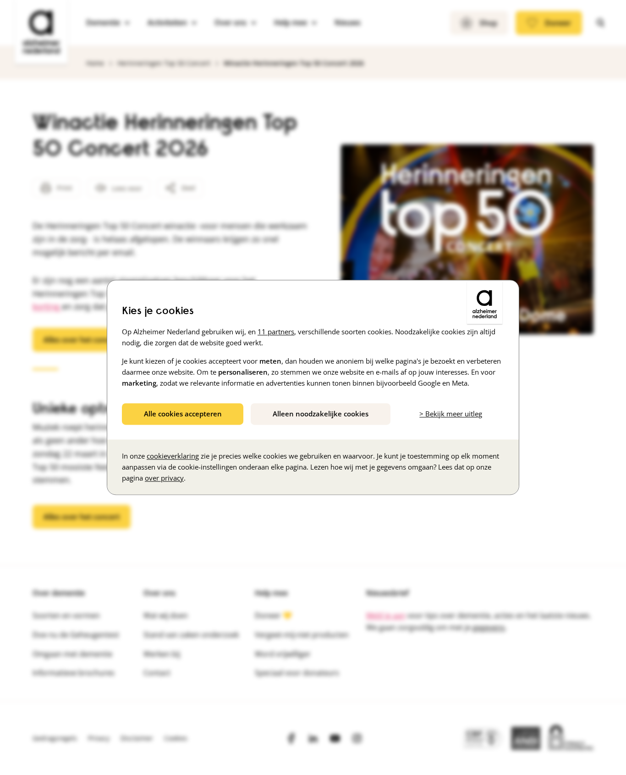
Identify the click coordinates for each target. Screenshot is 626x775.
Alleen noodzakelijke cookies (320, 413)
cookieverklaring (173, 456)
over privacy (164, 478)
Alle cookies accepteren (183, 413)
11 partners (276, 331)
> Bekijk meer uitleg (450, 413)
